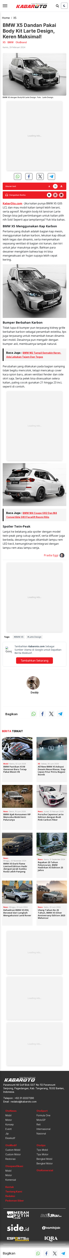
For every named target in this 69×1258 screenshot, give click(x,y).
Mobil (8, 1115)
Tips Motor (42, 1154)
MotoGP (41, 1119)
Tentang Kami (13, 1191)
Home (6, 18)
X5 (14, 18)
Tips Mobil (42, 1149)
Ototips (41, 1145)
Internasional (43, 1129)
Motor (8, 1119)
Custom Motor (13, 1154)
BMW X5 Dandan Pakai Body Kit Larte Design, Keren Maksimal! (29, 31)
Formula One (43, 1115)
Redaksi (10, 1196)
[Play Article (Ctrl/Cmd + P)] (49, 195)
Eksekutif (10, 1138)
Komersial (10, 1179)
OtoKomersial (45, 1170)
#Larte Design (34, 637)
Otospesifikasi (14, 1166)
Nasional (41, 1133)
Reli (39, 1124)
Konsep (9, 1124)
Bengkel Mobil (44, 1158)
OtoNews (11, 1110)
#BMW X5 (18, 637)
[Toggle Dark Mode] (64, 6)
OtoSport (42, 1110)
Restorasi (10, 1158)
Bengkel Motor (45, 1163)
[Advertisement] (34, 135)
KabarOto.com (12, 203)
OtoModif (11, 1145)
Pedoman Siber (14, 1200)
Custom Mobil (12, 1149)
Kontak (9, 1187)
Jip (7, 1133)
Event (8, 1129)
